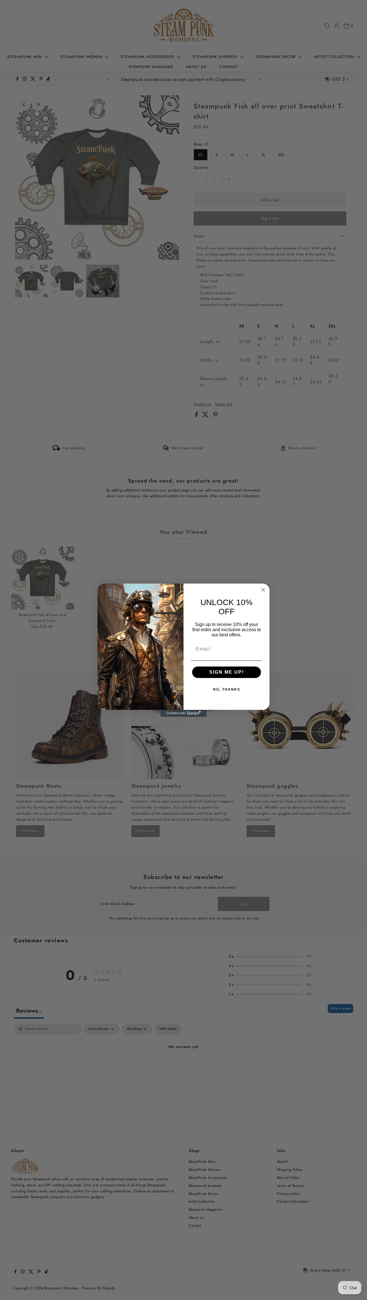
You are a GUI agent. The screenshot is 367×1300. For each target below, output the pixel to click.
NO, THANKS (226, 689)
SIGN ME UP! (226, 672)
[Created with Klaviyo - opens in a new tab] (183, 713)
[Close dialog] (263, 589)
